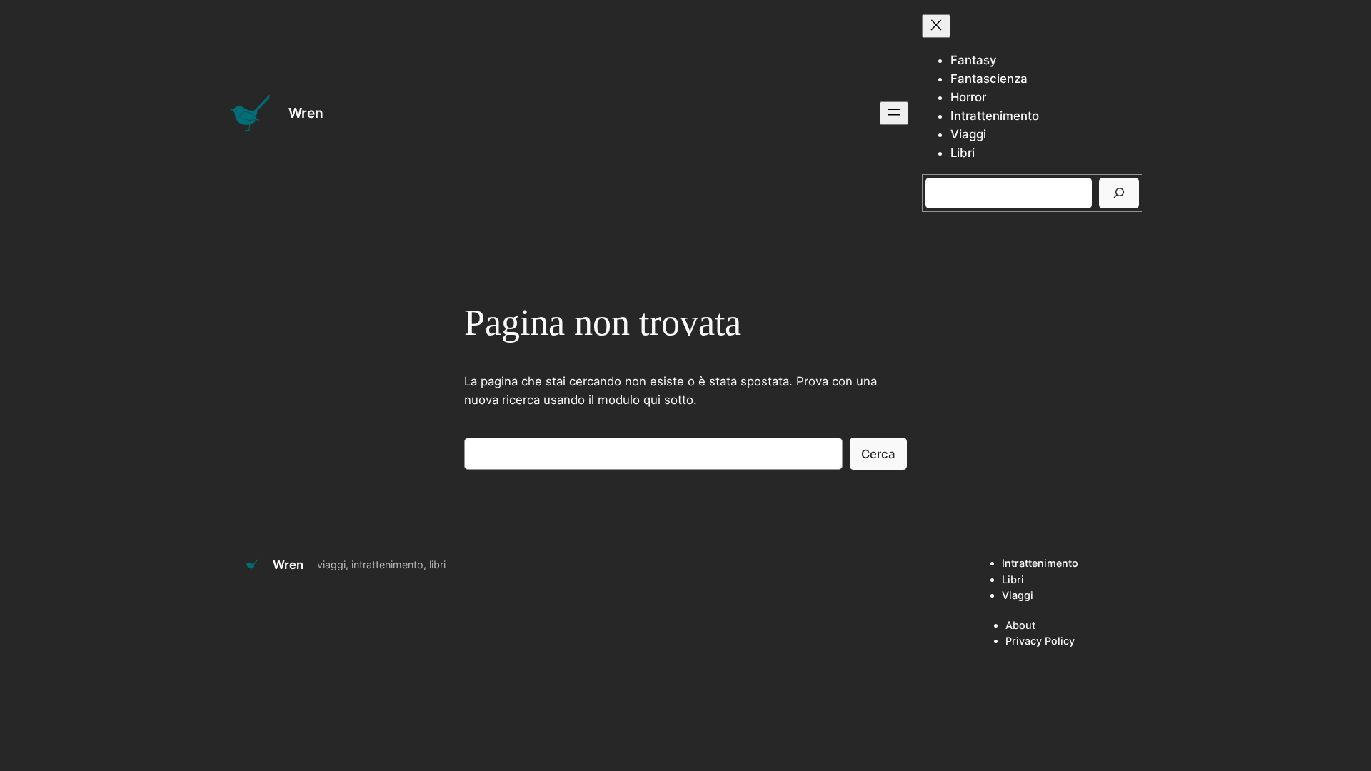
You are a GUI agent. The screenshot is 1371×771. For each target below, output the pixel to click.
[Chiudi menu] (936, 26)
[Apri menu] (894, 113)
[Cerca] (1119, 193)
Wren (305, 112)
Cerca (878, 454)
